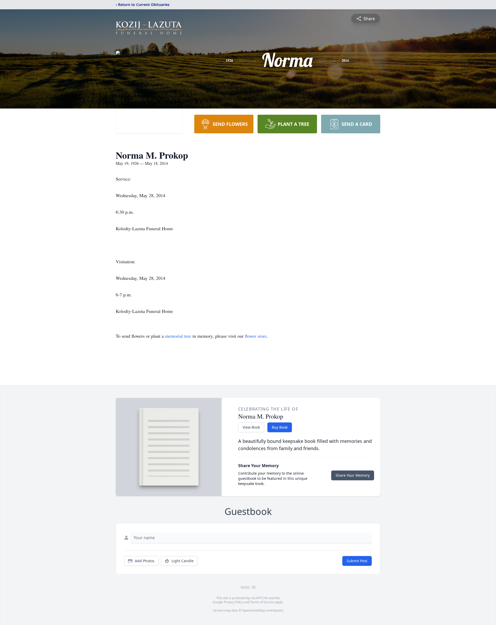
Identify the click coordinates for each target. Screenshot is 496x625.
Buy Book (280, 427)
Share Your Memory (353, 475)
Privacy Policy (233, 602)
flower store (256, 336)
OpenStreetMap (253, 610)
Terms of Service (262, 602)
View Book (251, 427)
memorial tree (178, 336)
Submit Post (357, 560)
